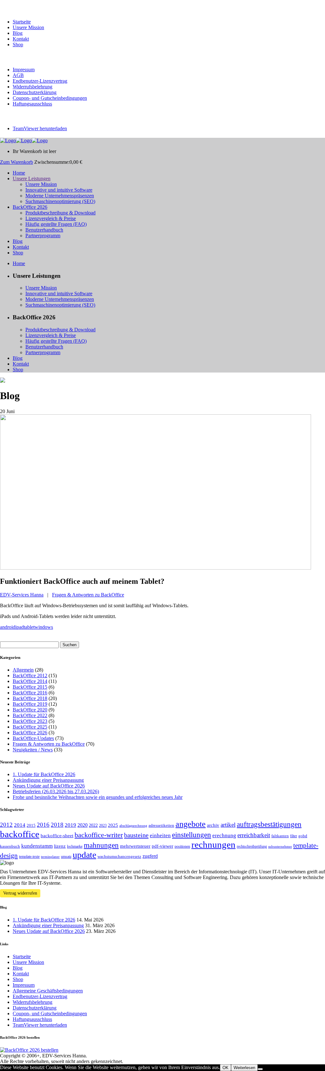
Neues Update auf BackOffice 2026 (49, 785)
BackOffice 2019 (30, 704)
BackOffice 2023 (30, 721)
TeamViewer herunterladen (40, 128)
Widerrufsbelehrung (32, 86)
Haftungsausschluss (32, 103)
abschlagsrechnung (133, 825)
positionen (182, 846)
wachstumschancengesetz (119, 856)
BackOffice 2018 (30, 698)
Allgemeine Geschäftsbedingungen (48, 990)
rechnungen (213, 844)
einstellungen (191, 835)
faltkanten (280, 835)
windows (44, 627)
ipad (19, 627)
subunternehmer (280, 846)
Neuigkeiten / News (33, 749)
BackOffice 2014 (30, 681)
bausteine (136, 835)
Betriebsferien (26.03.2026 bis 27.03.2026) (56, 791)
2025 (113, 825)
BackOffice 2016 (30, 692)
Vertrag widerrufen (20, 893)
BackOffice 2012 (30, 675)
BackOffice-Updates (33, 738)
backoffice (19, 834)
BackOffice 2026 (30, 732)
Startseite (22, 21)
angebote (191, 824)
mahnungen (101, 845)
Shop (18, 44)
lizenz (60, 846)
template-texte (29, 856)
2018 (57, 824)
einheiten (160, 835)
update (84, 855)
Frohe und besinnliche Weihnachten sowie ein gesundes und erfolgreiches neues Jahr (97, 797)
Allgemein (23, 670)
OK (225, 1067)
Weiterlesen (244, 1067)
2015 (31, 825)
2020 (82, 825)
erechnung (224, 835)
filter (293, 836)
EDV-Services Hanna (21, 594)
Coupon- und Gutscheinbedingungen (50, 98)
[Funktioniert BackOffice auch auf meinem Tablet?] (155, 568)
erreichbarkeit (253, 835)
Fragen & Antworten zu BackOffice (88, 594)
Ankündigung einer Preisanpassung (48, 780)
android (7, 627)
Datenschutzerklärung (34, 92)
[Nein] (260, 1069)
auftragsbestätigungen (269, 824)
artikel (228, 825)
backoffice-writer (99, 835)
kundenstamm (37, 846)
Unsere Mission (28, 27)
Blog (18, 33)
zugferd (150, 856)
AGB (18, 75)
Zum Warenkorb (16, 162)
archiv (213, 825)
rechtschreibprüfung (252, 846)
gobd (302, 835)
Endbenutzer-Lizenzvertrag (40, 81)
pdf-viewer (162, 846)
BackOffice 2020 (30, 709)
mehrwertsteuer (135, 846)
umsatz (66, 856)
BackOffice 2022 (30, 715)
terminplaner (50, 856)
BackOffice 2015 (30, 687)
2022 (93, 825)
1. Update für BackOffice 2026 (44, 774)
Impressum (24, 69)
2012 (6, 824)
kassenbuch (10, 846)
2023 (103, 825)
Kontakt (21, 38)
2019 (70, 825)
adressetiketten (161, 825)
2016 (43, 825)
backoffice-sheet (57, 835)
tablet (29, 627)
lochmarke (75, 846)
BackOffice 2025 (30, 727)
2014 (19, 825)
